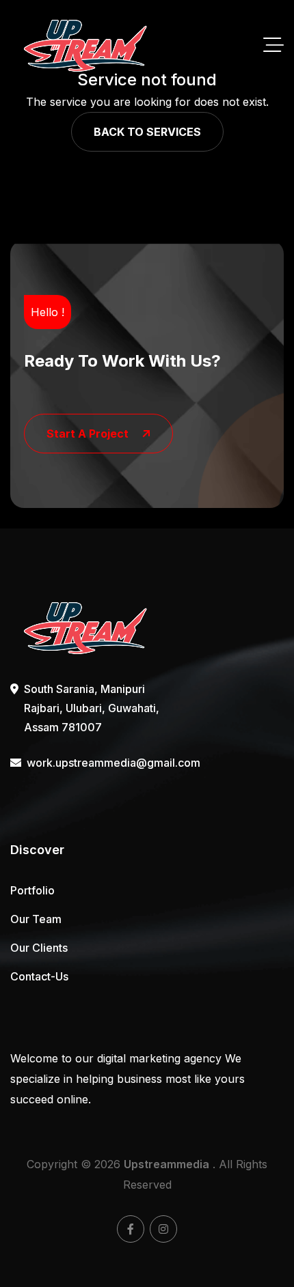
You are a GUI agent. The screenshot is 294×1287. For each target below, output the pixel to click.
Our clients (39, 948)
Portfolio (32, 890)
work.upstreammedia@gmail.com (94, 762)
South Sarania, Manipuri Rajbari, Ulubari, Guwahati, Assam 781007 (91, 708)
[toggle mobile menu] (273, 46)
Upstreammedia (166, 1164)
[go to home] (85, 45)
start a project (87, 433)
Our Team (36, 919)
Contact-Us (39, 976)
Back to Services (147, 132)
